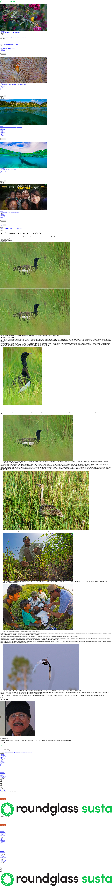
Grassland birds (10, 752)
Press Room (2, 216)
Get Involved (2, 222)
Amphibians (2, 87)
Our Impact (2, 215)
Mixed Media (12, 48)
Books (21, 37)
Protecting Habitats (3, 174)
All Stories (2, 37)
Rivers (1, 134)
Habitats (5, 40)
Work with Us (3, 756)
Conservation (2, 762)
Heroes (1, 172)
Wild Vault (14, 37)
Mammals (2, 91)
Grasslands (2, 132)
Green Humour (3, 48)
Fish (1, 89)
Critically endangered (23, 752)
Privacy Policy (3, 789)
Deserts (1, 130)
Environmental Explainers (13, 44)
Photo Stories (2, 50)
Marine (1, 133)
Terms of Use (2, 790)
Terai (28, 752)
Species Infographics (4, 44)
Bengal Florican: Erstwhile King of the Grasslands (13, 228)
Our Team (2, 217)
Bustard (30, 752)
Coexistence (2, 175)
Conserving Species (4, 173)
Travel (6, 37)
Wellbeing (18, 37)
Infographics (2, 769)
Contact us (2, 757)
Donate (2, 53)
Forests (1, 131)
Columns (24, 37)
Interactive (8, 48)
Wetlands (2, 135)
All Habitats (2, 129)
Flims (1, 768)
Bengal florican (16, 752)
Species (1, 40)
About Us (2, 214)
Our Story (2, 754)
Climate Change (3, 176)
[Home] (8, 1)
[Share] (2, 697)
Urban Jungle (9, 37)
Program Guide (3, 776)
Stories (1, 767)
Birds (1, 88)
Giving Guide (3, 777)
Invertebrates (2, 90)
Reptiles (1, 92)
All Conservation (3, 171)
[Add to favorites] (0, 697)
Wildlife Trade (3, 178)
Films (1, 49)
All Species (2, 86)
